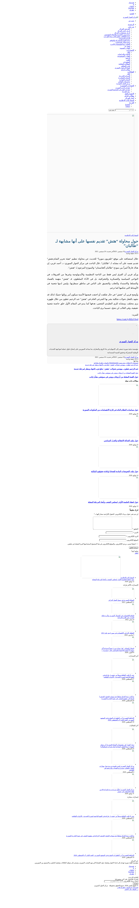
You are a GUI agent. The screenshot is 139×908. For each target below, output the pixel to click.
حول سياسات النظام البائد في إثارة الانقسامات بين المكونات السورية (110, 410)
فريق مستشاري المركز (122, 33)
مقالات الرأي (129, 96)
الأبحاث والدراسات (124, 54)
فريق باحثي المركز (124, 31)
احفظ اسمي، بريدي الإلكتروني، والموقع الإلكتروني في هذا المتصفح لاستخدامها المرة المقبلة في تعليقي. (101, 544)
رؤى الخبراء (126, 91)
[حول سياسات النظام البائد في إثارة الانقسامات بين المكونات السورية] (118, 406)
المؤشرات (126, 62)
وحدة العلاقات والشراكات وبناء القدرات (117, 36)
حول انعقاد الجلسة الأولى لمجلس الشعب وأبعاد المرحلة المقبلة (113, 502)
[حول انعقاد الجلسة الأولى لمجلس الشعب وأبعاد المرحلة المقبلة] (118, 498)
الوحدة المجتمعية (124, 38)
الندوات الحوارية (124, 80)
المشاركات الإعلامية (126, 100)
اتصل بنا (127, 46)
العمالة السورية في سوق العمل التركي (121, 600)
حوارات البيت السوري (122, 88)
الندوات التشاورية (124, 78)
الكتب (128, 60)
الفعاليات (131, 72)
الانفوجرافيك (129, 94)
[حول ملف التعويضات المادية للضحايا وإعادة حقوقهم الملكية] (118, 467)
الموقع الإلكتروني (132, 540)
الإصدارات (130, 50)
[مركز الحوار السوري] (130, 17)
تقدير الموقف (125, 66)
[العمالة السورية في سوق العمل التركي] (123, 598)
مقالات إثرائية (125, 70)
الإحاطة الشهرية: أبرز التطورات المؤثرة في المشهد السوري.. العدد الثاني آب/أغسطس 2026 (104, 855)
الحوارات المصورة (127, 86)
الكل (128, 52)
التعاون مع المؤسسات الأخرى (120, 44)
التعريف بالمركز (124, 29)
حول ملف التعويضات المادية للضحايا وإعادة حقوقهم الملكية (114, 471)
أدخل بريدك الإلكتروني (130, 881)
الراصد (128, 58)
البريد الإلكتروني (132, 536)
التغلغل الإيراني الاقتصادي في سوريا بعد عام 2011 (117, 633)
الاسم (135, 532)
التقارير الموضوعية (123, 56)
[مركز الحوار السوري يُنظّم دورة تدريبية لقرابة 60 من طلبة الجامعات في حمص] (123, 788)
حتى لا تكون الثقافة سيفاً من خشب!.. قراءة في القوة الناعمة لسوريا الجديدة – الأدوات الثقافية (103, 816)
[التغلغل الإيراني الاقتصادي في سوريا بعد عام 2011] (123, 631)
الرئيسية (131, 25)
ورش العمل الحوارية (123, 83)
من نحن (131, 27)
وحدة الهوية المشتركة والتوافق (120, 40)
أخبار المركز (129, 98)
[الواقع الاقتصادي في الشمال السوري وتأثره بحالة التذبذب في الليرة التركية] (123, 614)
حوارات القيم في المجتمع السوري (118, 90)
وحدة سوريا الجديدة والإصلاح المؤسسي (117, 35)
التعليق (135, 529)
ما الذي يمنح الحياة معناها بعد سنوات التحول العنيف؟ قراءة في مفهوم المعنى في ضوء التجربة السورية (100, 836)
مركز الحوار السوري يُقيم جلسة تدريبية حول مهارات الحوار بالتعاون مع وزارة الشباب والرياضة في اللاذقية (116, 768)
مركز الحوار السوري (131, 251)
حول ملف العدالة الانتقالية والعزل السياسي (121, 441)
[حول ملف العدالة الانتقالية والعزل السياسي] (118, 436)
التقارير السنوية (125, 48)
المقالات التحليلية (124, 64)
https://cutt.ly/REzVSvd (127, 319)
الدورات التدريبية (124, 76)
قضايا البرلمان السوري (122, 68)
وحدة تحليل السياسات (122, 42)
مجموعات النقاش (124, 82)
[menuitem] (131, 103)
